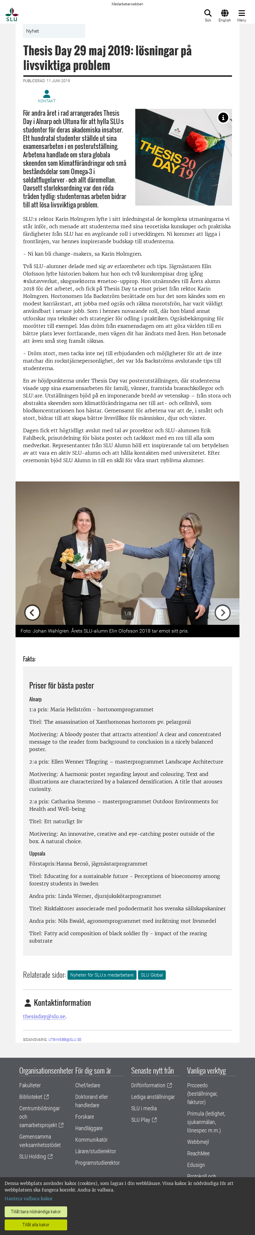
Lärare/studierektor (95, 1151)
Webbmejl (198, 1142)
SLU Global (152, 975)
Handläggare (89, 1128)
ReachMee (198, 1153)
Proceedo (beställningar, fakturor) (202, 1093)
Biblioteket (30, 1096)
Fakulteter (30, 1085)
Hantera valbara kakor (29, 1198)
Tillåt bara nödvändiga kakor (36, 1211)
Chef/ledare (87, 1085)
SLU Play (140, 1120)
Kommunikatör (91, 1139)
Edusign (196, 1165)
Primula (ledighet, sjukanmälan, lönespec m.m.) (206, 1122)
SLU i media (144, 1108)
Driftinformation (148, 1085)
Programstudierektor (97, 1162)
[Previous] (32, 553)
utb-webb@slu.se (65, 1040)
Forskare (84, 1116)
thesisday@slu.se (44, 1016)
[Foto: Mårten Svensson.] (223, 117)
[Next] (222, 553)
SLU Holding (32, 1156)
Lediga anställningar (153, 1096)
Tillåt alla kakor (35, 1225)
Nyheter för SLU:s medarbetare (102, 975)
